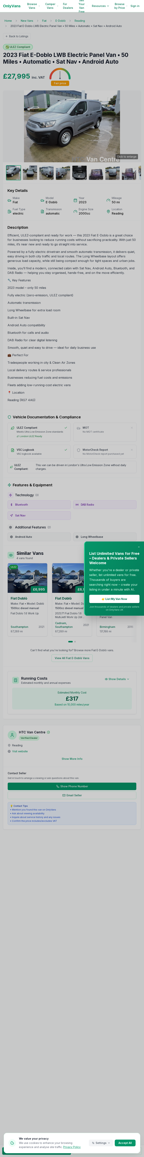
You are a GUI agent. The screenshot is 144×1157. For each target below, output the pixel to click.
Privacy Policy (72, 1147)
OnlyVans (12, 6)
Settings (101, 1142)
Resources (99, 5)
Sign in (135, 5)
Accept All (125, 1142)
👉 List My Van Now (114, 598)
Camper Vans (50, 5)
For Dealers (68, 5)
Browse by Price (119, 5)
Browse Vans (32, 5)
